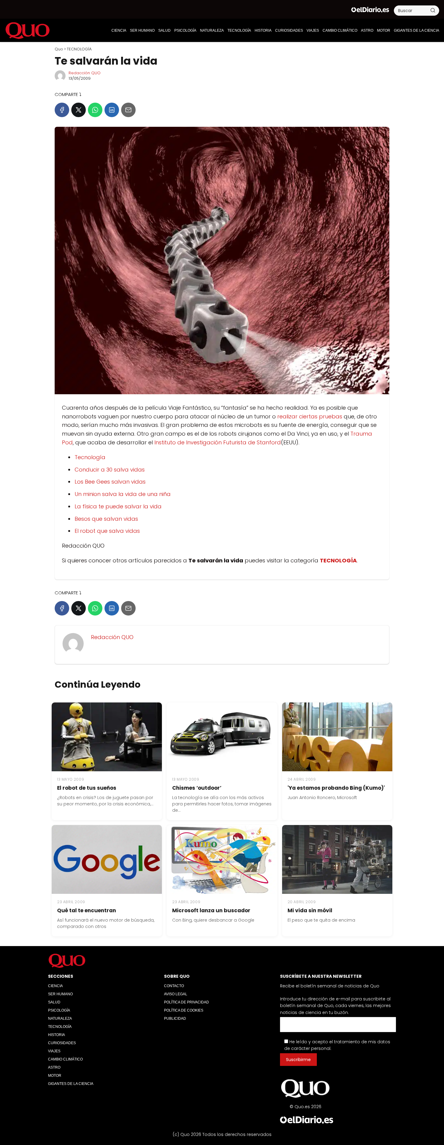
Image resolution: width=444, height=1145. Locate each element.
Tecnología (90, 457)
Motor (383, 30)
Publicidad (175, 1018)
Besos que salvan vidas (106, 519)
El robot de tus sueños (86, 788)
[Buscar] (432, 10)
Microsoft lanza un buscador (211, 910)
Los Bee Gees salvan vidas (110, 481)
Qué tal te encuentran (86, 910)
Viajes (313, 30)
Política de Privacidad (186, 1002)
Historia (263, 30)
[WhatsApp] (95, 110)
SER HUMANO (142, 30)
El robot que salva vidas (107, 531)
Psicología (185, 30)
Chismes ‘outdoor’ (196, 788)
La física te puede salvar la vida (118, 506)
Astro (367, 30)
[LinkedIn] (112, 110)
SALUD (164, 30)
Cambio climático (340, 30)
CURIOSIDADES (289, 30)
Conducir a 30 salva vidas (110, 469)
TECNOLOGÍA (239, 30)
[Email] (128, 110)
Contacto (174, 986)
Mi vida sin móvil (310, 910)
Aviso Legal (175, 994)
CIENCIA (118, 30)
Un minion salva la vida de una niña (123, 494)
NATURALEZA (212, 30)
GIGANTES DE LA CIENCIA (416, 30)
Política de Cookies (183, 1010)
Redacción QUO (85, 73)
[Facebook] (62, 110)
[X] (78, 110)
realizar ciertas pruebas (309, 416)
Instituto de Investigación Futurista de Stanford (217, 442)
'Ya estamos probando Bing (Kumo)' (336, 788)
